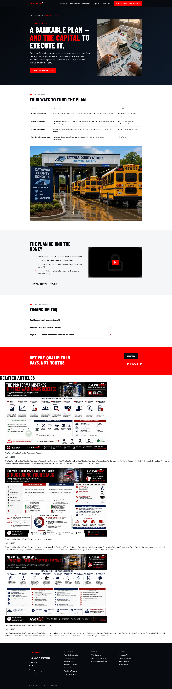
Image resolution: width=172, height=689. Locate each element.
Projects (96, 3)
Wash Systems (75, 3)
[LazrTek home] (37, 3)
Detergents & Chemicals (99, 658)
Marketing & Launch (70, 664)
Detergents (86, 3)
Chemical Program (70, 668)
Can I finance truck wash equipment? (45, 320)
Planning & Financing (70, 671)
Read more (96, 464)
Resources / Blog (124, 661)
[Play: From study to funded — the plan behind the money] (115, 262)
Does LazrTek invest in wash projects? (45, 327)
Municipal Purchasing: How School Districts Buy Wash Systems (28, 625)
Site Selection (68, 661)
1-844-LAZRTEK (133, 363)
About (104, 3)
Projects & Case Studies (99, 661)
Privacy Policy (123, 664)
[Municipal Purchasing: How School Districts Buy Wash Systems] (56, 588)
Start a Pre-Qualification (42, 71)
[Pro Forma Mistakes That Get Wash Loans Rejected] (56, 416)
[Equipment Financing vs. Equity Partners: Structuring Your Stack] (56, 502)
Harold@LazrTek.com (36, 666)
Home (31, 15)
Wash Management (70, 674)
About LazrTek (123, 655)
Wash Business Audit (71, 655)
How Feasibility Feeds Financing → (46, 284)
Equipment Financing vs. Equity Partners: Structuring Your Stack (28, 539)
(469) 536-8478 (34, 663)
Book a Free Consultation (128, 3)
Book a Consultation (125, 658)
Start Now (131, 356)
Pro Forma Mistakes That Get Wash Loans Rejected (24, 453)
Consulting (63, 3)
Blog (109, 3)
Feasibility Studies (70, 658)
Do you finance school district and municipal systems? (52, 335)
